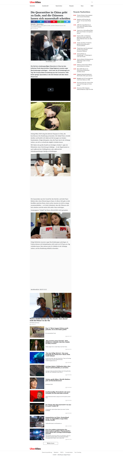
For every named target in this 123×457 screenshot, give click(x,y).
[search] (92, 2)
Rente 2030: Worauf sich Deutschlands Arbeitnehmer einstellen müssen (83, 70)
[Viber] (47, 21)
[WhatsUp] (60, 21)
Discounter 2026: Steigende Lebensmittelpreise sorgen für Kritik (85, 89)
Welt (92, 6)
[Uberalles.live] (35, 2)
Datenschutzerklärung (47, 452)
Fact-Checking (78, 452)
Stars (82, 6)
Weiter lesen (50, 443)
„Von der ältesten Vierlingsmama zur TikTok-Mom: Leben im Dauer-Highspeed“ (85, 61)
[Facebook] (34, 21)
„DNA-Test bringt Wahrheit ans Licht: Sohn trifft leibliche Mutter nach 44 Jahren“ (84, 26)
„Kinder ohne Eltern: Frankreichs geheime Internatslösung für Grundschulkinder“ (84, 44)
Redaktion (56, 452)
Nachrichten (59, 6)
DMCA (61, 452)
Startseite (32, 6)
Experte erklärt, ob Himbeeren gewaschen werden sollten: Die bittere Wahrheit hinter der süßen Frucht (84, 38)
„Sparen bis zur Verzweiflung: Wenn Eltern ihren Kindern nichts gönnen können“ (85, 32)
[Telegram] (40, 21)
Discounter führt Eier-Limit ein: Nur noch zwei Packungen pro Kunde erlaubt (85, 84)
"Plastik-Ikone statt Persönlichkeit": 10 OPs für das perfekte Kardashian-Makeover (85, 50)
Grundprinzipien (69, 452)
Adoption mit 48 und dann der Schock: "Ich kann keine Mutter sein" (84, 21)
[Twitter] (67, 21)
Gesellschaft (45, 6)
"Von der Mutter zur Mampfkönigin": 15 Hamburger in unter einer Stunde (84, 55)
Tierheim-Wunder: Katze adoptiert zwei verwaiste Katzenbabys (84, 16)
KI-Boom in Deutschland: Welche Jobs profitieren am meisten (84, 65)
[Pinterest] (54, 21)
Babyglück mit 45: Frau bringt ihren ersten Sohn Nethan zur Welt (85, 79)
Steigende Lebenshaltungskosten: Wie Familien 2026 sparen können (84, 75)
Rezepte (71, 6)
